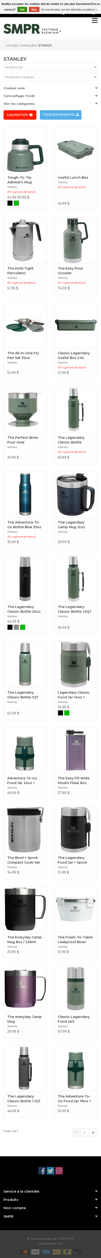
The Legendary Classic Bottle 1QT (23, 694)
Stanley (45, 45)
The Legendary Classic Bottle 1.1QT (24, 1098)
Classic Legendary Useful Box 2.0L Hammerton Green (74, 355)
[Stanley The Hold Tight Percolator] (25, 240)
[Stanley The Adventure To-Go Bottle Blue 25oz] (25, 494)
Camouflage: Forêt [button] (19, 96)
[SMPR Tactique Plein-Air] (32, 29)
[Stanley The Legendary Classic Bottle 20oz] (25, 579)
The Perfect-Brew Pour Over (22, 439)
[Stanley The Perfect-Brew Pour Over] (25, 409)
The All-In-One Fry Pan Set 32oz (23, 355)
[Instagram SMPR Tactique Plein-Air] (59, 1170)
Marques (28, 45)
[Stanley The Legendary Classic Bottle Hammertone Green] (75, 409)
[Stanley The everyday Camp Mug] (25, 989)
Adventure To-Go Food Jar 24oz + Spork (22, 780)
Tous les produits (58, 114)
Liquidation (17, 115)
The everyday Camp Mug (24, 1019)
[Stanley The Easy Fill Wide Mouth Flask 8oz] (75, 750)
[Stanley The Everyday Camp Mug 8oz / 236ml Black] (25, 909)
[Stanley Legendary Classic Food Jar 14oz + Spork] (75, 664)
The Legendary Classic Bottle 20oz (24, 609)
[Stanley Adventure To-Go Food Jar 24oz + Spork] (25, 750)
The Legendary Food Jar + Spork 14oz (72, 860)
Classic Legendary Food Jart (74, 1019)
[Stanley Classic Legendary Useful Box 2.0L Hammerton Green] (75, 325)
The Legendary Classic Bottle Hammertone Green (75, 440)
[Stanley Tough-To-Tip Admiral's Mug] (25, 150)
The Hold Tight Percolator (20, 270)
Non (34, 9)
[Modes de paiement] (24, 1251)
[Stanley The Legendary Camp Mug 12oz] (75, 494)
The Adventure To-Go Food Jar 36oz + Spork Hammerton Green (74, 1098)
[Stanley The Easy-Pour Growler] (75, 240)
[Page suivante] (93, 1132)
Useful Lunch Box (73, 177)
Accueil (12, 45)
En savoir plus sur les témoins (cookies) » (69, 9)
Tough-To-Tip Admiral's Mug (19, 179)
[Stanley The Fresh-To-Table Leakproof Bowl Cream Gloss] (75, 909)
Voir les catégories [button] (19, 104)
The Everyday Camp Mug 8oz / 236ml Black (24, 939)
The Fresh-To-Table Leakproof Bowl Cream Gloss (75, 939)
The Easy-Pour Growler (70, 270)
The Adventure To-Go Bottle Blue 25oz (24, 524)
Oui (22, 9)
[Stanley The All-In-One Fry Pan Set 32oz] (25, 325)
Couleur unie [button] (14, 88)
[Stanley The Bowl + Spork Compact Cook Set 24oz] (25, 830)
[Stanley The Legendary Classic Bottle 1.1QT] (25, 1068)
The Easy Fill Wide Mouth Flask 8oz (73, 780)
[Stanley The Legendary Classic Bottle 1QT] (25, 664)
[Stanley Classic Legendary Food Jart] (75, 989)
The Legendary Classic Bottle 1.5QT (75, 609)
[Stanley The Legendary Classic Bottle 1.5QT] (75, 579)
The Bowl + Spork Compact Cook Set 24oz (23, 860)
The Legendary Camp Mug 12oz (71, 524)
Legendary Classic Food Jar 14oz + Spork (74, 695)
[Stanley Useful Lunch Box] (75, 150)
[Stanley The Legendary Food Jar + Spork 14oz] (75, 830)
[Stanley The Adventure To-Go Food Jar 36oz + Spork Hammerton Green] (75, 1068)
